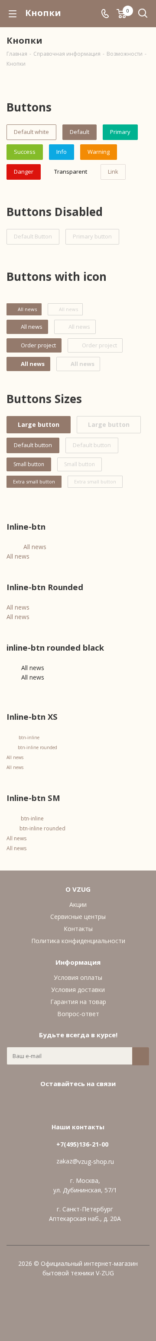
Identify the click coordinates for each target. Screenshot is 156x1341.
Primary (120, 132)
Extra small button (34, 481)
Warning (99, 152)
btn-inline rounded (37, 747)
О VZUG (78, 889)
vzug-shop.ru (96, 1161)
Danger (23, 171)
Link (113, 171)
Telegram (86, 1103)
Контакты (78, 929)
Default (79, 132)
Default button (33, 445)
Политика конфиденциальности (78, 941)
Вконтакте (65, 1103)
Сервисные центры (78, 916)
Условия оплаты (78, 977)
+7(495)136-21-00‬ (82, 1144)
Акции (78, 904)
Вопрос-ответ (78, 1014)
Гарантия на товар (78, 1002)
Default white (31, 132)
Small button (28, 464)
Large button (38, 424)
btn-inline (29, 737)
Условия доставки (78, 989)
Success (25, 152)
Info (61, 152)
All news (34, 547)
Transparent (70, 171)
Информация (78, 962)
